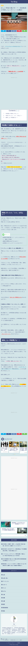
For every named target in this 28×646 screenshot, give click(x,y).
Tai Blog (14, 2)
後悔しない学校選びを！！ (12, 117)
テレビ (4, 587)
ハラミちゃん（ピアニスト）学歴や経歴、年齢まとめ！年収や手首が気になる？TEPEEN (14, 554)
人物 (4, 594)
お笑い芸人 (5, 578)
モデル (4, 591)
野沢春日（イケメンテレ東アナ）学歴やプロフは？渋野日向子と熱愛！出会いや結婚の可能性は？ (14, 564)
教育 (2, 5)
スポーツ (5, 584)
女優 (4, 601)
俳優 (4, 597)
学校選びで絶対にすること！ (12, 113)
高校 (4, 610)
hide (17, 110)
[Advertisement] (14, 93)
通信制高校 (5, 607)
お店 (4, 574)
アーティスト (6, 581)
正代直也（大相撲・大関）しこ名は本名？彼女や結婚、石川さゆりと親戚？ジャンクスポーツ (14, 545)
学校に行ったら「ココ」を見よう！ (14, 115)
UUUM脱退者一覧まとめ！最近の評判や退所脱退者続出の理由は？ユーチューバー (14, 559)
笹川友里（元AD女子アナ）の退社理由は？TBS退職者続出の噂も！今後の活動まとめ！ (15, 550)
